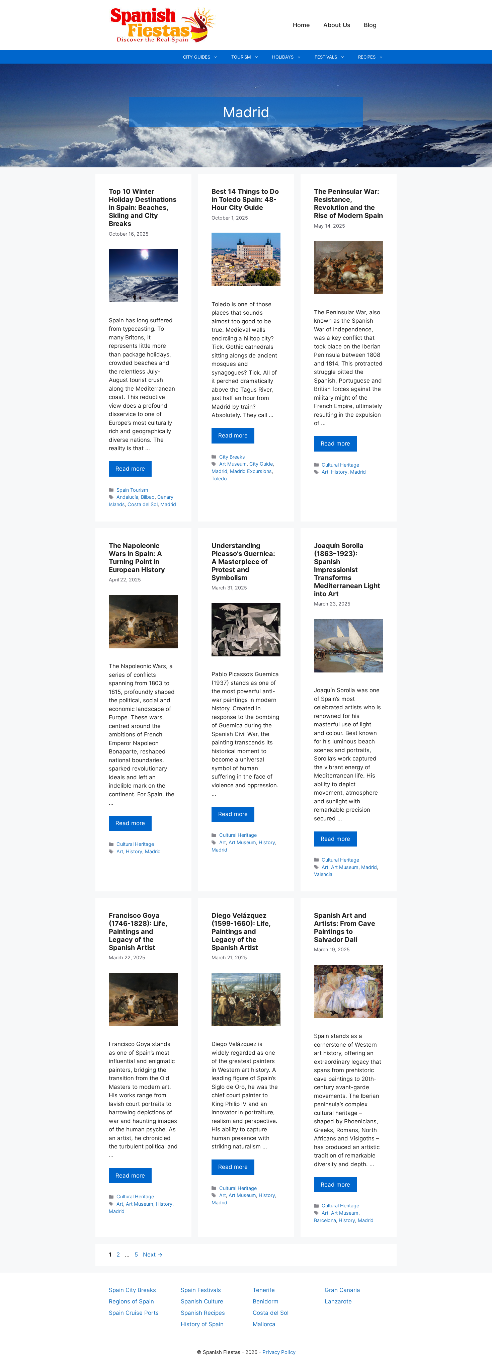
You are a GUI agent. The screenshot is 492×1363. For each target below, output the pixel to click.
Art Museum (233, 464)
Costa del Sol (143, 504)
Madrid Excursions (251, 471)
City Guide (261, 464)
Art (325, 472)
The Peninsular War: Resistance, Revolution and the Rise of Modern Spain (348, 203)
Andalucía (127, 497)
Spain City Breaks (132, 1290)
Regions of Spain (131, 1301)
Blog (370, 24)
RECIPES (367, 57)
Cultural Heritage (340, 465)
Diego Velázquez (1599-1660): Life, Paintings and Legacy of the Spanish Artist (241, 931)
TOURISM (241, 57)
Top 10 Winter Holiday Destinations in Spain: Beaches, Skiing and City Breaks (142, 207)
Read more (130, 468)
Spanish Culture (202, 1301)
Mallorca (264, 1324)
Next (153, 1254)
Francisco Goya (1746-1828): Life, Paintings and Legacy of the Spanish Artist (138, 931)
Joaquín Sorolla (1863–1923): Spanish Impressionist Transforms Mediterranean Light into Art (347, 570)
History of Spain (202, 1324)
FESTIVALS (326, 57)
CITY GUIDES (196, 57)
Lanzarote (338, 1301)
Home (301, 24)
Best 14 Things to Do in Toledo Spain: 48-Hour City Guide (245, 199)
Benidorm (265, 1301)
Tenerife (264, 1290)
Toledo (219, 478)
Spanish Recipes (203, 1312)
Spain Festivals (201, 1290)
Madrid (168, 504)
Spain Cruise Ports (134, 1312)
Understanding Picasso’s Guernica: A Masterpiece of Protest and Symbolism (243, 562)
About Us (336, 24)
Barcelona (325, 1220)
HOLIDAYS (283, 57)
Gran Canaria (342, 1290)
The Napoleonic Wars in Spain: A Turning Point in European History (137, 558)
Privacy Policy (279, 1352)
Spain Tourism (132, 490)
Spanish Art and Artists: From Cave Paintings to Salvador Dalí (344, 927)
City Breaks (232, 457)
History (339, 472)
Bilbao (148, 497)
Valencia (323, 874)
